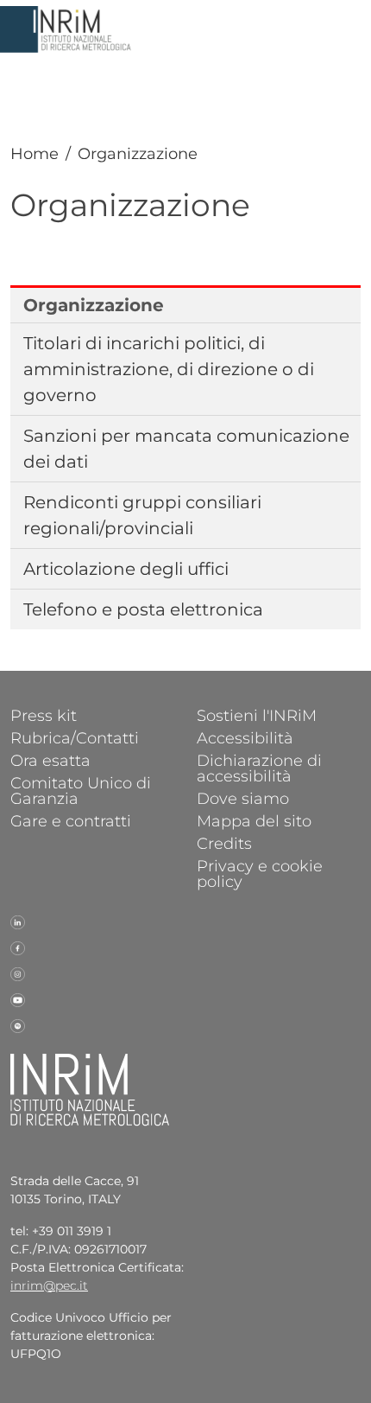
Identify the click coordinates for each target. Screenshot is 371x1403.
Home (34, 153)
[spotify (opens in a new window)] (17, 1025)
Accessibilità (245, 737)
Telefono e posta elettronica (143, 609)
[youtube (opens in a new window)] (17, 999)
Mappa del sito (254, 820)
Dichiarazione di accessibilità (259, 767)
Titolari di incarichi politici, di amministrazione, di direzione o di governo (168, 369)
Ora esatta (50, 759)
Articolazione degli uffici (126, 568)
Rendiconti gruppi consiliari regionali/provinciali (142, 515)
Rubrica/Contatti (74, 737)
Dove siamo (243, 798)
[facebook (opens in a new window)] (17, 947)
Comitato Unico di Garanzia (80, 790)
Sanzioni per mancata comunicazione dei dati (186, 448)
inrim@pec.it (49, 1285)
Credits (224, 842)
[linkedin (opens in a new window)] (17, 921)
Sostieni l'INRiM (257, 715)
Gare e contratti (70, 820)
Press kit (43, 715)
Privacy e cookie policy (260, 873)
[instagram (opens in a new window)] (17, 973)
